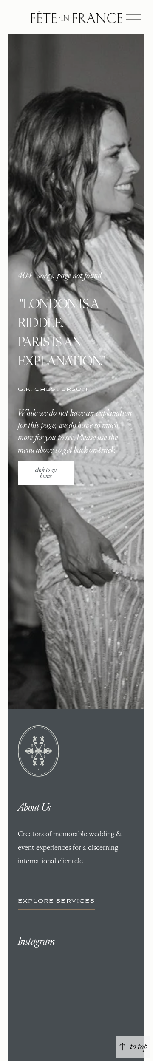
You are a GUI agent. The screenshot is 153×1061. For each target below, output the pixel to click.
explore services (56, 901)
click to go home (46, 473)
